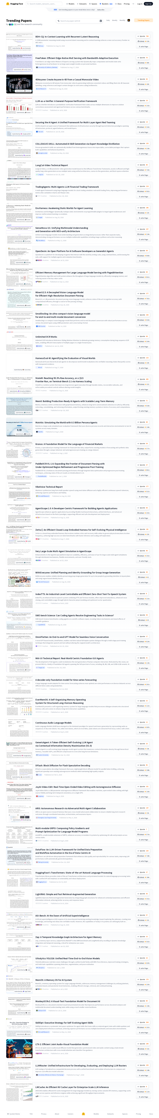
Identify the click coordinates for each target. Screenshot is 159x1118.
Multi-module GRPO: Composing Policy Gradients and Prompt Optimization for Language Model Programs (62, 830)
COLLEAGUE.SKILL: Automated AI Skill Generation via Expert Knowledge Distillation (77, 143)
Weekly (114, 20)
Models (71, 4)
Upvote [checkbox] (144, 36)
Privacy (43, 1114)
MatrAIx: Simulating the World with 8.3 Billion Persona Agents (66, 422)
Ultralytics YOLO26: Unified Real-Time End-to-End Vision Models (67, 958)
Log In (139, 4)
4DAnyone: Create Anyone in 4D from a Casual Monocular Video (67, 79)
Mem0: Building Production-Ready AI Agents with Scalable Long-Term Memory (74, 401)
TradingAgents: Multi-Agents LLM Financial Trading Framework (67, 186)
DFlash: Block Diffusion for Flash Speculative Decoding (62, 765)
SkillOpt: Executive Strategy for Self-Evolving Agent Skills (64, 1022)
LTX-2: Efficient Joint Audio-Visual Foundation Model (61, 1044)
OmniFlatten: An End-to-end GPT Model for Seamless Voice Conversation (72, 636)
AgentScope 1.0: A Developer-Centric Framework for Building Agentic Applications (76, 508)
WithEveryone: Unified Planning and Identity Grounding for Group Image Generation (77, 572)
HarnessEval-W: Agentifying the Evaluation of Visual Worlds (65, 358)
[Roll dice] (100, 20)
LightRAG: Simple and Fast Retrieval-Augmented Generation (65, 894)
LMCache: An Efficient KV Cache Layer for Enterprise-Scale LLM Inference (72, 1087)
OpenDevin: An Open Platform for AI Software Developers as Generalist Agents (74, 251)
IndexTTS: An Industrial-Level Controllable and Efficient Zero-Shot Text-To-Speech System (80, 594)
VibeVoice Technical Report (49, 486)
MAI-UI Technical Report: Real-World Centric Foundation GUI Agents (69, 658)
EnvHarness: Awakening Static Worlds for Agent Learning (64, 208)
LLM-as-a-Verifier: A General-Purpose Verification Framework (66, 101)
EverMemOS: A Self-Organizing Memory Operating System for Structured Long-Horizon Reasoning (60, 701)
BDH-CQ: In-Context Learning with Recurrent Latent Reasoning (67, 36)
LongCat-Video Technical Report (51, 165)
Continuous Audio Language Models (53, 722)
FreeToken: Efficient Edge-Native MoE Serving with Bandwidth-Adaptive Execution (76, 58)
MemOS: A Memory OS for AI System (53, 979)
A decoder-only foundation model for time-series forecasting (66, 679)
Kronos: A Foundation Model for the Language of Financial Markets (69, 444)
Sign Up (148, 4)
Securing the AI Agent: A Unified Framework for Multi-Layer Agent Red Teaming (75, 122)
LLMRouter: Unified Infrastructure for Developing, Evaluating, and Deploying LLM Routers (81, 1065)
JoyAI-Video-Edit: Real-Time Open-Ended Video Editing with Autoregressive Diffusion (78, 786)
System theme (15, 1114)
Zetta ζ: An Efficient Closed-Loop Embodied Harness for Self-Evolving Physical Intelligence (81, 529)
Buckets (107, 4)
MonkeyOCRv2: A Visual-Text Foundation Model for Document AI (67, 1001)
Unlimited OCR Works (46, 336)
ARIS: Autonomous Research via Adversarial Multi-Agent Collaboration (70, 808)
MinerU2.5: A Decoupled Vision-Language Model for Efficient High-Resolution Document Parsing (59, 294)
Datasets (83, 4)
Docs (119, 4)
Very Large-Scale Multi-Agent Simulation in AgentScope (63, 551)
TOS (31, 1114)
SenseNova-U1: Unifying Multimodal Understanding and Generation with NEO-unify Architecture (61, 229)
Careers (70, 1114)
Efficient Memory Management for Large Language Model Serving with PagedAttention (79, 272)
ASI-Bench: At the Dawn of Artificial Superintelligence (62, 915)
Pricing (127, 4)
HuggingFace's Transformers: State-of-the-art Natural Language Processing (73, 872)
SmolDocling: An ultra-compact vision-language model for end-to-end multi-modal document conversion (62, 315)
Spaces (94, 4)
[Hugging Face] (83, 1114)
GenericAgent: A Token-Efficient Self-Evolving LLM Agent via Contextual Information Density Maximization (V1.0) (64, 744)
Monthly (122, 20)
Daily (108, 20)
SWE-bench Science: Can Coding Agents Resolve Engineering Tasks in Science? (74, 615)
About (57, 1114)
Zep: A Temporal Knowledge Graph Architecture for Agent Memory (68, 937)
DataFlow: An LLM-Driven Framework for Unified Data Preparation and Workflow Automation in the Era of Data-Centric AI (68, 851)
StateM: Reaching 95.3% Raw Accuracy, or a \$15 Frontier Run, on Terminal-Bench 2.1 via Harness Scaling (63, 380)
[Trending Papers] (129, 20)
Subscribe (100, 10)
